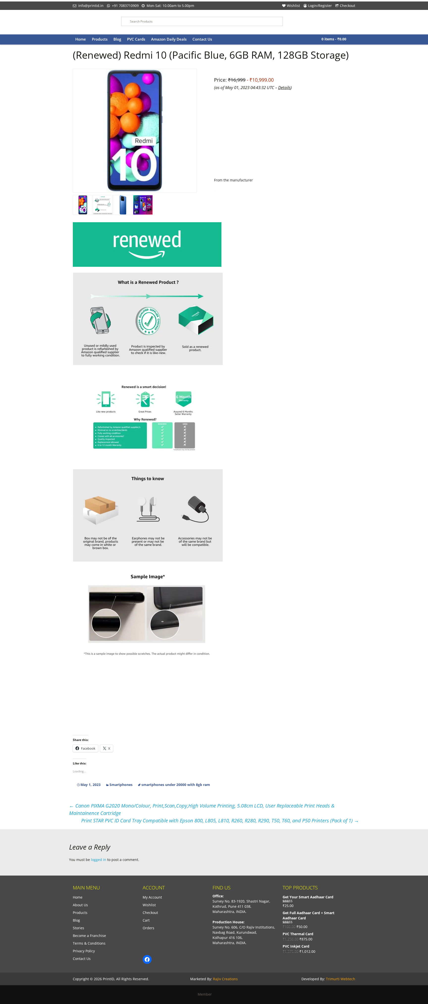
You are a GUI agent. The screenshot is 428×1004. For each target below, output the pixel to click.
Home (80, 39)
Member (206, 994)
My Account (152, 897)
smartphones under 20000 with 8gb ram (175, 784)
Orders (148, 928)
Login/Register (320, 5)
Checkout (347, 5)
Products (99, 39)
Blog (117, 39)
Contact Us (202, 39)
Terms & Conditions (89, 943)
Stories (78, 928)
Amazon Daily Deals (169, 39)
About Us (80, 905)
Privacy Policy (84, 951)
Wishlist (293, 5)
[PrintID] (93, 22)
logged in (98, 859)
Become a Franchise (89, 935)
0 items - (333, 39)
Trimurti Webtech (340, 979)
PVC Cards (136, 39)
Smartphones (121, 784)
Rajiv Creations (225, 979)
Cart (146, 920)
